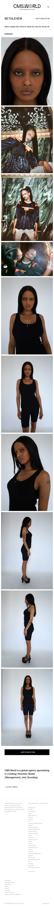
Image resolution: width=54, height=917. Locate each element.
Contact (7, 890)
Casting (12, 774)
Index (7, 886)
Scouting (32, 777)
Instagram (9, 34)
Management (13, 777)
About (7, 888)
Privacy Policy (9, 892)
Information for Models (13, 894)
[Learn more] (11, 787)
